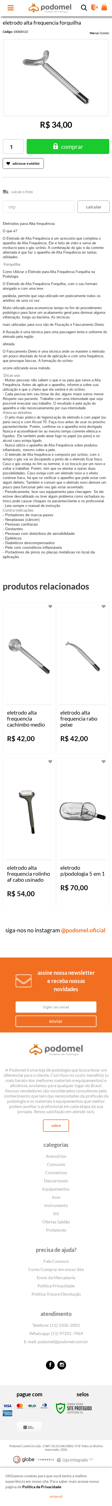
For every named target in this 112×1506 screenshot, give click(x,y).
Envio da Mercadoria (56, 1277)
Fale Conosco (56, 1261)
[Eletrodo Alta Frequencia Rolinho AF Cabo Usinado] (29, 833)
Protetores (56, 1229)
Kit (56, 1213)
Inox (56, 1197)
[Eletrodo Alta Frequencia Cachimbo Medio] (29, 678)
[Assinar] (56, 1021)
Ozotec (104, 33)
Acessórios (56, 1156)
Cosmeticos (56, 1172)
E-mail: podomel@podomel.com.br (56, 1341)
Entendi (56, 1496)
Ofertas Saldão (56, 1221)
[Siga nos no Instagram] (61, 1365)
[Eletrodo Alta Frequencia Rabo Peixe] (82, 678)
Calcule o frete (22, 192)
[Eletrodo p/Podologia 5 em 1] (82, 833)
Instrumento (56, 1205)
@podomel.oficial (83, 930)
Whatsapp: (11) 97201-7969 (56, 1333)
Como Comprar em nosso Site (56, 1269)
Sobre (56, 1125)
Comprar (72, 146)
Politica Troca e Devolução (56, 1293)
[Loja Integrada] (76, 1460)
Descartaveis (56, 1180)
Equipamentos (56, 1188)
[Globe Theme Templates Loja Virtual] (33, 1459)
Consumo (56, 1164)
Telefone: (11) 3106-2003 (56, 1325)
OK (93, 207)
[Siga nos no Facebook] (50, 1365)
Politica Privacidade (56, 1285)
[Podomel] (56, 1051)
